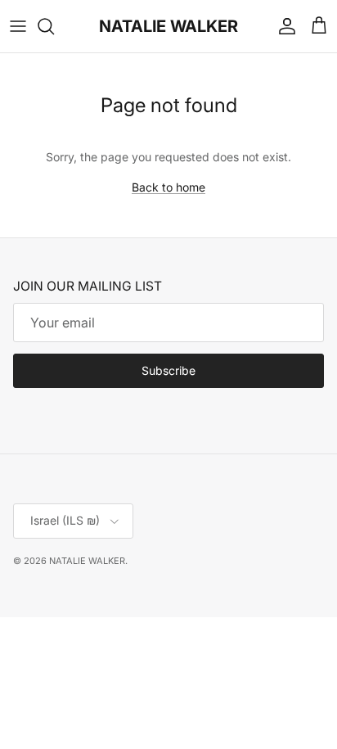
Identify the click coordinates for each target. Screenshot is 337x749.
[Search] (54, 26)
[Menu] (18, 26)
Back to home (168, 187)
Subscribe (168, 370)
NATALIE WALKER (87, 560)
